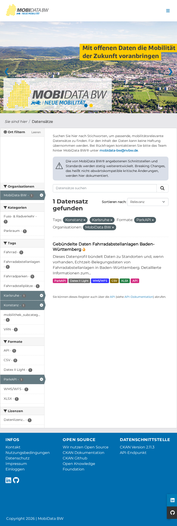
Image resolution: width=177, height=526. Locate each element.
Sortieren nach (114, 202)
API (135, 280)
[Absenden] (162, 188)
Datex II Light (79, 280)
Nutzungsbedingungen (28, 452)
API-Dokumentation (138, 296)
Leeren (36, 132)
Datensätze (42, 121)
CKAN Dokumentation (83, 452)
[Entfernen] (84, 220)
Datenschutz (18, 458)
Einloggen (15, 469)
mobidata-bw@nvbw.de (119, 150)
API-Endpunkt (133, 452)
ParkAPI (60, 280)
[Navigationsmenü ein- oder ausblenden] (167, 11)
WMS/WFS (100, 280)
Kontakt (13, 447)
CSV (114, 280)
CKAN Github (75, 458)
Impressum (16, 463)
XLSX (124, 280)
